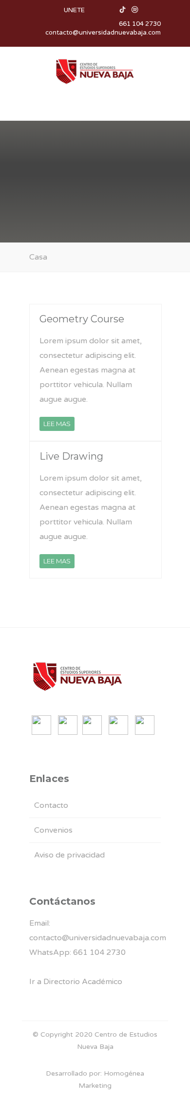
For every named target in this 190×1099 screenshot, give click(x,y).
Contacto (51, 805)
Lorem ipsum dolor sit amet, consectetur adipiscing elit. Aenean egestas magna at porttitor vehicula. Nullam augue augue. (90, 370)
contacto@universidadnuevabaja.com (103, 33)
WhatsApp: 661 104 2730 (77, 952)
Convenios (53, 830)
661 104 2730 (140, 24)
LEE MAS (57, 424)
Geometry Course (81, 319)
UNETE (74, 10)
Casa (38, 257)
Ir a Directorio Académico (75, 982)
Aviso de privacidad (69, 855)
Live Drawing (71, 456)
